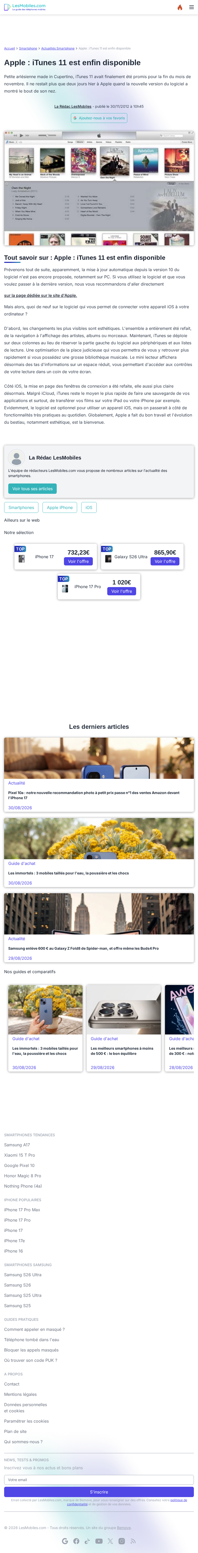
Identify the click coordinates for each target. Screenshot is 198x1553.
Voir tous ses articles (32, 488)
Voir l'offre (78, 561)
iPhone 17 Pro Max (22, 1209)
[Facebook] (76, 1541)
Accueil (9, 48)
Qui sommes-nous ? (23, 1441)
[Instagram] (121, 1541)
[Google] (65, 1541)
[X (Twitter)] (110, 1541)
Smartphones (21, 507)
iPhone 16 (13, 1251)
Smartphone (28, 48)
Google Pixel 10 (19, 1165)
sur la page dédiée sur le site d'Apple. (40, 295)
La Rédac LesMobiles (73, 106)
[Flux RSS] (133, 1541)
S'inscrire (99, 1491)
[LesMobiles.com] (24, 7)
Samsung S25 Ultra (23, 1295)
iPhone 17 (13, 1230)
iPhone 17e (14, 1240)
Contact (11, 1384)
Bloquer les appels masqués (31, 1349)
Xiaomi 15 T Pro (19, 1155)
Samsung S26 (17, 1285)
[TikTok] (87, 1541)
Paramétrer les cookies (26, 1421)
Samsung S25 (17, 1305)
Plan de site (15, 1431)
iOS (89, 507)
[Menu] (191, 7)
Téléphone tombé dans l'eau (31, 1339)
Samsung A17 (17, 1144)
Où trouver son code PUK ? (30, 1360)
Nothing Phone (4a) (23, 1186)
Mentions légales (20, 1394)
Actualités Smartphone (58, 48)
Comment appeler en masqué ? (34, 1329)
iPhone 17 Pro (17, 1220)
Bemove (124, 1527)
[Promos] (180, 7)
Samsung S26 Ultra (23, 1274)
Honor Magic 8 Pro (22, 1175)
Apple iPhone (60, 507)
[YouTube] (99, 1541)
